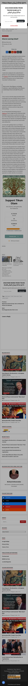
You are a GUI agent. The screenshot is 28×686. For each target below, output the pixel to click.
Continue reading (14, 25)
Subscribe (20, 21)
